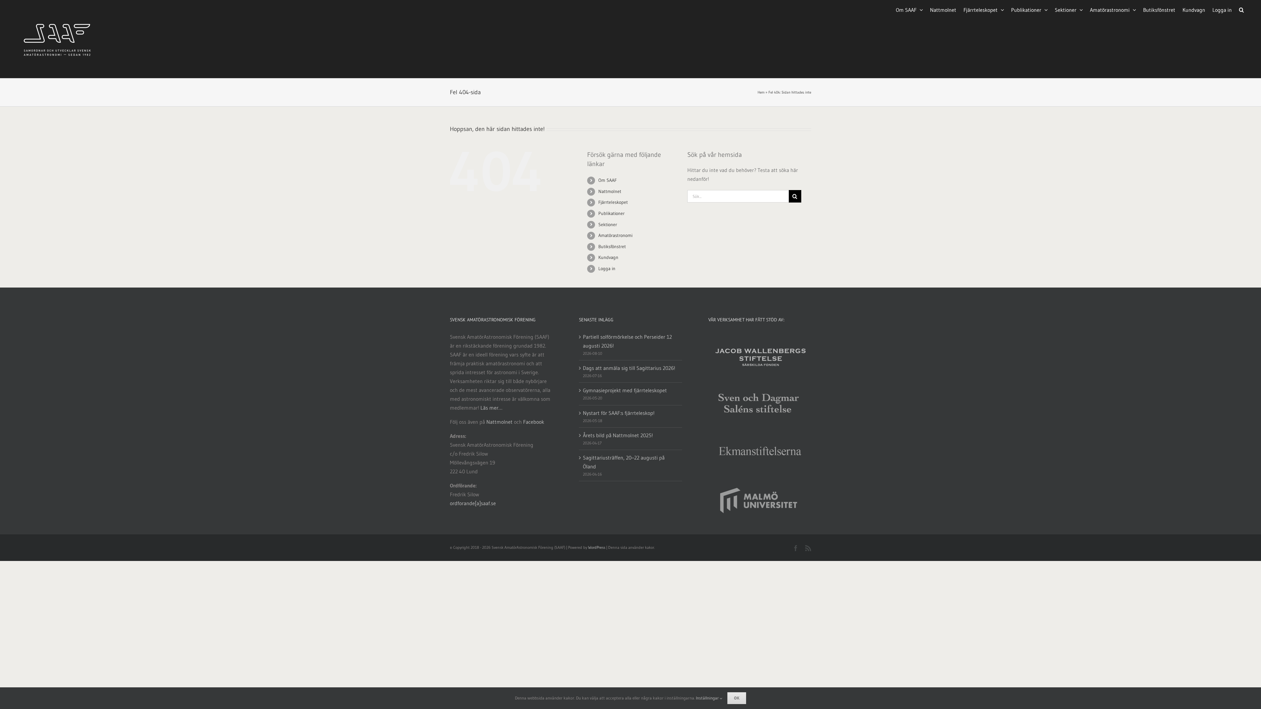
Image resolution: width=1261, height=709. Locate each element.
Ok (737, 698)
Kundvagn (608, 257)
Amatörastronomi (615, 235)
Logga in (606, 268)
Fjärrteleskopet (613, 202)
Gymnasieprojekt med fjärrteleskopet (625, 390)
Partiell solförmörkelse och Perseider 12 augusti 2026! (627, 341)
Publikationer (611, 213)
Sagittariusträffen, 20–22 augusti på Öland (624, 462)
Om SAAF (607, 180)
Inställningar (708, 697)
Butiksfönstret (612, 246)
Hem (761, 92)
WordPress (596, 547)
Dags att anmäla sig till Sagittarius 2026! (629, 368)
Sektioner (607, 224)
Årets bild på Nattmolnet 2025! (618, 435)
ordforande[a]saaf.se (473, 503)
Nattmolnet (609, 191)
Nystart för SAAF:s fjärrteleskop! (618, 413)
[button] (1241, 9)
